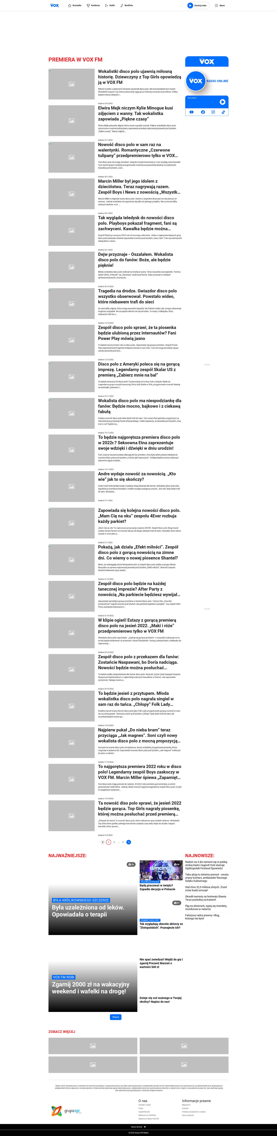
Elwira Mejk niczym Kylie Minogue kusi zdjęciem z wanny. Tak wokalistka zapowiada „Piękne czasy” (135, 113)
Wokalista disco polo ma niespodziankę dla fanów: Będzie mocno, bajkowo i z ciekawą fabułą (139, 406)
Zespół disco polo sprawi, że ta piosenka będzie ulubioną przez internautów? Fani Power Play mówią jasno (137, 333)
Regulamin (186, 1105)
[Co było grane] (92, 1046)
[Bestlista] (184, 1064)
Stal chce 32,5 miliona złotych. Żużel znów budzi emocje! (206, 889)
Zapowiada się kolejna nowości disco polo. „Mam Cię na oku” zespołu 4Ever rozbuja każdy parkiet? (139, 516)
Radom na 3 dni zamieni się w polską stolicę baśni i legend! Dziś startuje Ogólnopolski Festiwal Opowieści (206, 865)
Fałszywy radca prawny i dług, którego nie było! (202, 917)
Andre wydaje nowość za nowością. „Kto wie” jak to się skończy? (137, 476)
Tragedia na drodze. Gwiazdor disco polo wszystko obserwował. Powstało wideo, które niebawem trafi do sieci (137, 296)
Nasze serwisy (137, 1127)
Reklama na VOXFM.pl (147, 1115)
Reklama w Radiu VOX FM (148, 1119)
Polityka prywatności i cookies (194, 1112)
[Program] (184, 1046)
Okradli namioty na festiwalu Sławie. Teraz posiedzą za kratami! (206, 898)
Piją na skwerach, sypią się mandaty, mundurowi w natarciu (206, 907)
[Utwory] (92, 1064)
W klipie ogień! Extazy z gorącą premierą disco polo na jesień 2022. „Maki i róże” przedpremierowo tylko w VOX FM (137, 626)
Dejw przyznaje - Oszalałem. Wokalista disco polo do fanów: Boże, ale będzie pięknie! (135, 260)
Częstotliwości (144, 1112)
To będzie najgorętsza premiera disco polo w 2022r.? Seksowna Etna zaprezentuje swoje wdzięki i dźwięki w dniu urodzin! (139, 443)
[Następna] (128, 842)
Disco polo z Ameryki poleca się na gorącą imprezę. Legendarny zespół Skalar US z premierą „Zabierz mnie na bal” (139, 370)
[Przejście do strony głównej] (55, 5)
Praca (140, 1108)
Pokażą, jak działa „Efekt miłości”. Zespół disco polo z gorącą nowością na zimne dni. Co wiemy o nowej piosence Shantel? (138, 552)
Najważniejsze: (67, 855)
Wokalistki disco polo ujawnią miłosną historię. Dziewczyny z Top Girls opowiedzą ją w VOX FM (139, 77)
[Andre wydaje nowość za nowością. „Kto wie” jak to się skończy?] (71, 486)
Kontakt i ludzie (144, 1105)
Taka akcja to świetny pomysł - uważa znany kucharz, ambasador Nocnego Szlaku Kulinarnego (207, 877)
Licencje (185, 1108)
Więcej (115, 1017)
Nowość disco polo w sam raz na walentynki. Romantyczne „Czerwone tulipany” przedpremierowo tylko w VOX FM (136, 150)
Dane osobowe (188, 1115)
